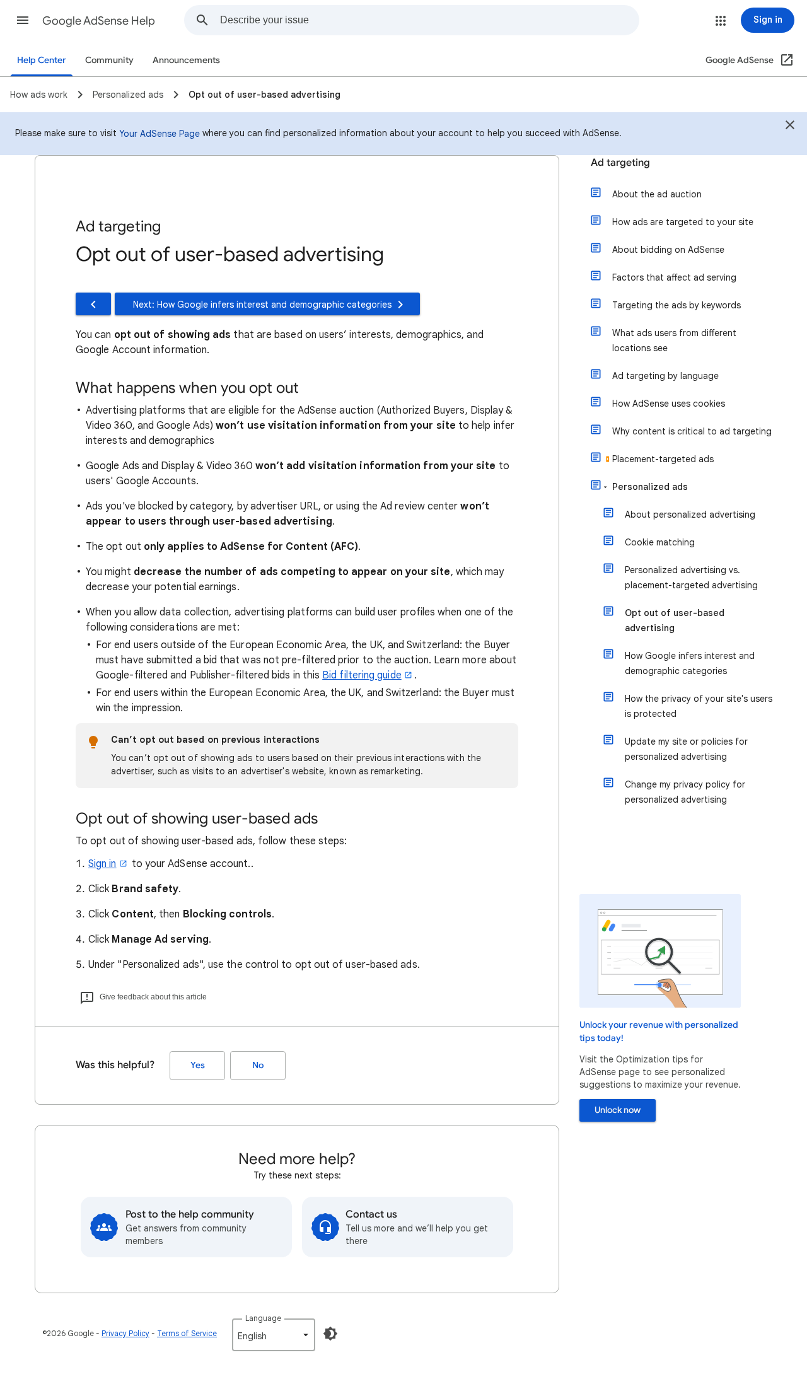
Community (109, 60)
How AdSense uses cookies (668, 403)
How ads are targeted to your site (682, 222)
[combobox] (429, 20)
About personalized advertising (690, 514)
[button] (23, 20)
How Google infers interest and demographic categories (690, 663)
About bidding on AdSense (668, 249)
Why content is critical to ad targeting (692, 431)
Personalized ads (650, 486)
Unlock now (618, 1110)
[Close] (790, 127)
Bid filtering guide (362, 675)
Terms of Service (187, 1333)
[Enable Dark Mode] (330, 1333)
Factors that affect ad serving (674, 277)
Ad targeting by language (665, 375)
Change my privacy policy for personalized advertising (685, 792)
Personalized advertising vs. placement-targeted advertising (691, 577)
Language (263, 1318)
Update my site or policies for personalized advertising (686, 749)
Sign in (102, 864)
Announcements (186, 60)
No (258, 1065)
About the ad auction (657, 194)
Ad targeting (620, 162)
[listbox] (273, 1334)
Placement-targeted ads (663, 459)
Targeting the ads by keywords (676, 305)
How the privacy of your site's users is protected (698, 706)
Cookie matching (660, 542)
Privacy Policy (125, 1333)
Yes (197, 1065)
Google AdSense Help (98, 21)
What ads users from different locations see (674, 340)
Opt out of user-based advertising (674, 620)
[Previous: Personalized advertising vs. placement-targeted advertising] (93, 304)
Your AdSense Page (159, 133)
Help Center (41, 60)
